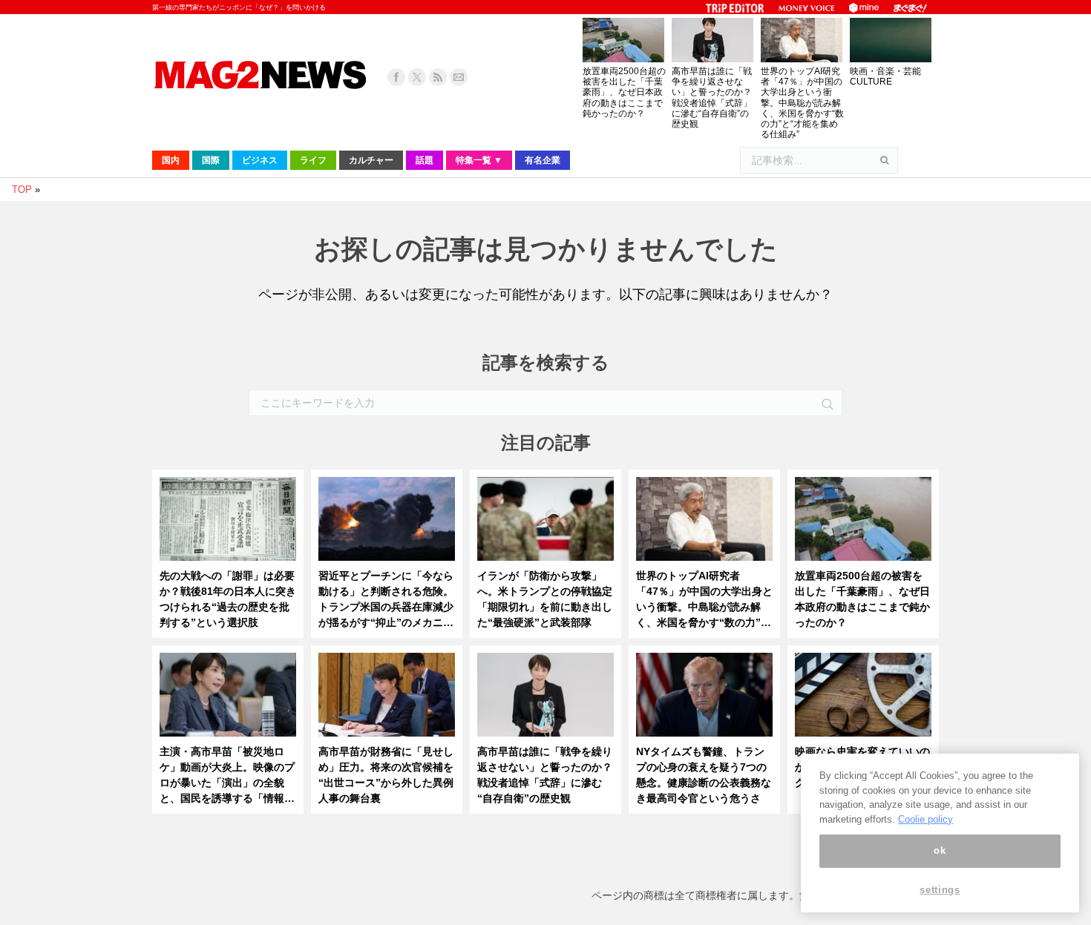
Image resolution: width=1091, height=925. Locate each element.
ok (940, 850)
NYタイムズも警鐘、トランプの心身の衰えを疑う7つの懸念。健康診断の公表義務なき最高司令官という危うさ (703, 774)
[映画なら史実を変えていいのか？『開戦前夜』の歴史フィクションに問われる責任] (863, 698)
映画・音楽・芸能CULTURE (885, 76)
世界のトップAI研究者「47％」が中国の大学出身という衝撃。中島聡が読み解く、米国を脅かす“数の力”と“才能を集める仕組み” (802, 102)
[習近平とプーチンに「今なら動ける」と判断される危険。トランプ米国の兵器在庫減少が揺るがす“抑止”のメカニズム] (386, 522)
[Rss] (438, 77)
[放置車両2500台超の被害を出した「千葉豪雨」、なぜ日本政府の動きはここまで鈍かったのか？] (863, 522)
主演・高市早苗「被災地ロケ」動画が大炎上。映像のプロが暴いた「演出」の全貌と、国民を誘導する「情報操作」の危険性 (227, 775)
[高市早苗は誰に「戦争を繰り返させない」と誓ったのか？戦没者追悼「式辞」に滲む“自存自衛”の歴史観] (545, 698)
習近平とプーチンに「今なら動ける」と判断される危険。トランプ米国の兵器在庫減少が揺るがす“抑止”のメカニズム (385, 600)
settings (940, 889)
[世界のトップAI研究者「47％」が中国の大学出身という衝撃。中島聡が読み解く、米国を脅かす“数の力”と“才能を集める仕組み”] (704, 522)
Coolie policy (925, 819)
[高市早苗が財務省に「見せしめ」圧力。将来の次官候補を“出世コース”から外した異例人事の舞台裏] (386, 698)
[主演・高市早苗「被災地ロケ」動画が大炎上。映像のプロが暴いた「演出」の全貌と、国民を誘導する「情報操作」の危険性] (228, 698)
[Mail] (459, 77)
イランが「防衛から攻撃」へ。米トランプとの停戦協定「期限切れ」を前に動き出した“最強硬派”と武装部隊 (544, 599)
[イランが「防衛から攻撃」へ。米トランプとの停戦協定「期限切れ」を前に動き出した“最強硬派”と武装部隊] (545, 522)
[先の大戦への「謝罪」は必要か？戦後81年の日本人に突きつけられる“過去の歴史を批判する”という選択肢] (228, 522)
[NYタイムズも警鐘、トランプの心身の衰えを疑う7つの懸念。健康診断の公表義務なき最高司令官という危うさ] (704, 698)
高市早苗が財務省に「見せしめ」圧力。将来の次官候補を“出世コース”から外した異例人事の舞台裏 (385, 774)
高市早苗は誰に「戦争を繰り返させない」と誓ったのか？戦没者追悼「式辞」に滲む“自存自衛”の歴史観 (712, 97)
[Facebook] (396, 77)
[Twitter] (417, 77)
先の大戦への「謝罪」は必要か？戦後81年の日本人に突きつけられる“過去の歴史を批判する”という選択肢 (228, 599)
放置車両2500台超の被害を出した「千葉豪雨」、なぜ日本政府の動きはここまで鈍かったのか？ (624, 92)
